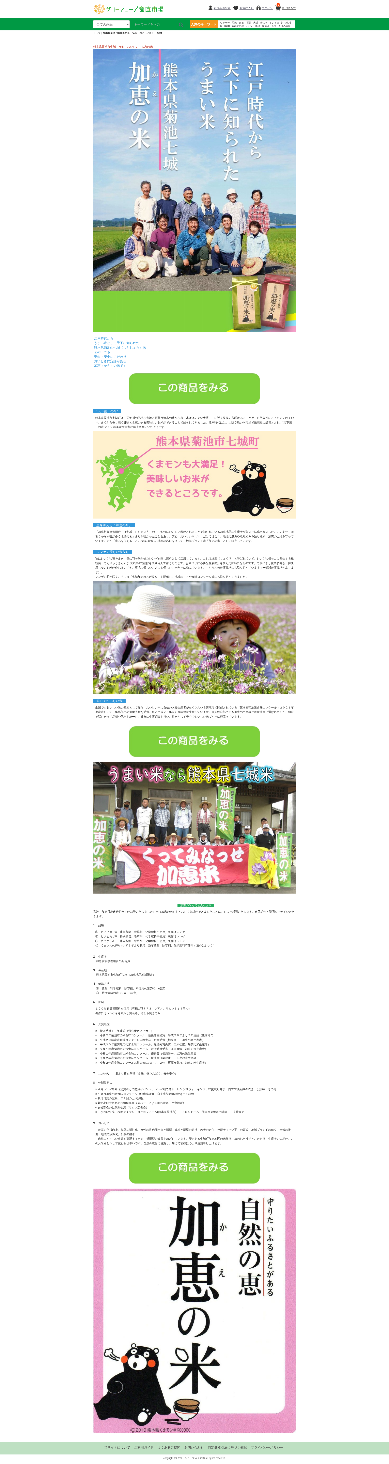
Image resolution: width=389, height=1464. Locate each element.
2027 (241, 22)
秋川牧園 (225, 26)
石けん (249, 26)
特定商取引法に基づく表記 (227, 1447)
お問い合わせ (194, 1447)
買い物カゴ (287, 6)
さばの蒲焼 (284, 26)
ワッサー (225, 22)
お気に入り (246, 8)
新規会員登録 (222, 8)
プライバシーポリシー (267, 1447)
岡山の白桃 (238, 26)
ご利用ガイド (144, 1447)
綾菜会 (265, 26)
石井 (248, 22)
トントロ (274, 22)
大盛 (255, 22)
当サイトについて (117, 1447)
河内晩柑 (286, 22)
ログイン (267, 8)
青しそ (263, 22)
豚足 (257, 26)
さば (273, 26)
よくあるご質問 (169, 1447)
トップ (96, 33)
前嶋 (234, 22)
